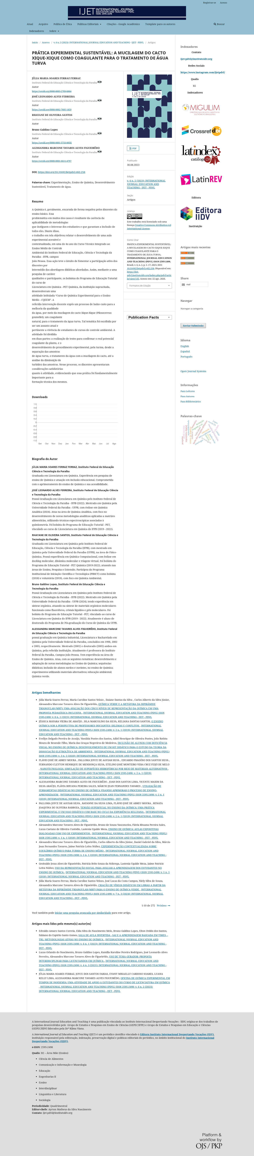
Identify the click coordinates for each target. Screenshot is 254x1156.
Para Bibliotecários (191, 401)
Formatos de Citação (140, 285)
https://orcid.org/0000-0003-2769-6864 (51, 91)
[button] (194, 284)
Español (185, 351)
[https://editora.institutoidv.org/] (201, 219)
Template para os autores (160, 24)
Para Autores (187, 396)
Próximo (162, 905)
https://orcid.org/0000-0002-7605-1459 (51, 109)
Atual (30, 24)
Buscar (220, 24)
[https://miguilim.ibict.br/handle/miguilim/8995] (201, 115)
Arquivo (43, 24)
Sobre (53, 31)
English (185, 346)
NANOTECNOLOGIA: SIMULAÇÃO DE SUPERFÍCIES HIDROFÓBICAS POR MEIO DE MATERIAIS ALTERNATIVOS (104, 768)
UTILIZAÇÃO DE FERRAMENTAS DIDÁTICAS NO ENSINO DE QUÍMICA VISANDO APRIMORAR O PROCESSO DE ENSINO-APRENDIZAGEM (100, 790)
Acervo (46, 42)
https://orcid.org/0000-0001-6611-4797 (51, 160)
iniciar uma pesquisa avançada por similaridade (83, 912)
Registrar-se (209, 2)
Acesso (223, 2)
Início (35, 42)
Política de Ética (63, 24)
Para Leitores (188, 391)
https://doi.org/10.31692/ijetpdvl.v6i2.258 (61, 172)
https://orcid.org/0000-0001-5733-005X (52, 142)
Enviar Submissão (193, 325)
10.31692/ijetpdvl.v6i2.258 (140, 268)
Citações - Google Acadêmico (123, 24)
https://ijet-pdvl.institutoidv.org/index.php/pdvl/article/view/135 (149, 275)
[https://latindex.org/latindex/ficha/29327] (201, 165)
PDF (134, 148)
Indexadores (36, 31)
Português (186, 356)
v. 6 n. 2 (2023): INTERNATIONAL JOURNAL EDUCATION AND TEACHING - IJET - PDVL (99, 42)
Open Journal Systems (193, 371)
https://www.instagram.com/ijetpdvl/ (203, 72)
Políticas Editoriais (88, 24)
